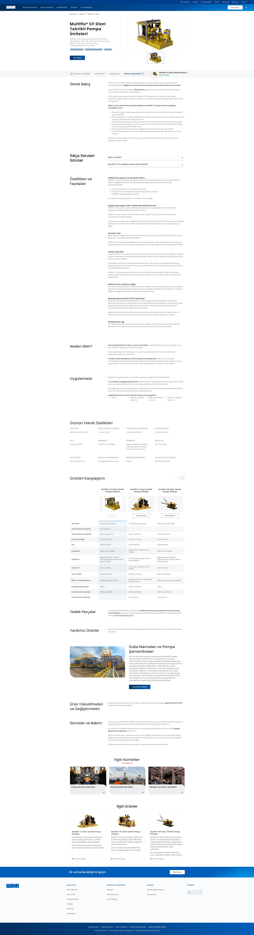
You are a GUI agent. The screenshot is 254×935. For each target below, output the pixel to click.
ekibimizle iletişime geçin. (124, 615)
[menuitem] (185, 2)
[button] (247, 2)
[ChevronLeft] (71, 73)
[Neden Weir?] (100, 71)
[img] (155, 57)
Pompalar (108, 49)
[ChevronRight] (142, 73)
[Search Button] (246, 7)
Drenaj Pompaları (77, 49)
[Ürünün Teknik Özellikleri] (134, 71)
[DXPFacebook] (200, 892)
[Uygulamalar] (114, 71)
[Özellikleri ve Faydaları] (81, 71)
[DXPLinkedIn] (189, 892)
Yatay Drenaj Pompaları (94, 49)
